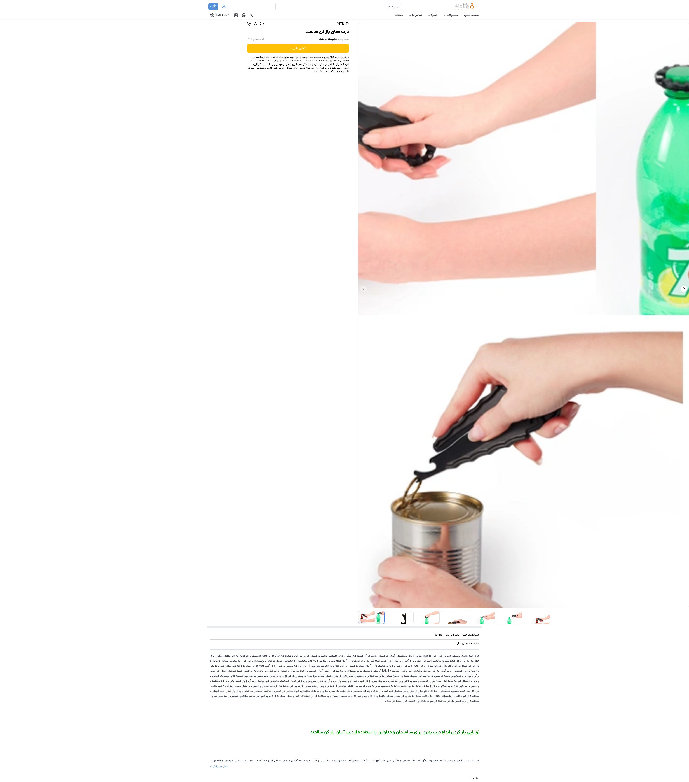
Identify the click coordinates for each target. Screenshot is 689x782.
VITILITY (343, 24)
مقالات (399, 15)
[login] (224, 6)
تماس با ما (415, 15)
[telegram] (252, 15)
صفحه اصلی (471, 15)
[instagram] (236, 15)
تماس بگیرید (298, 48)
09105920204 (221, 15)
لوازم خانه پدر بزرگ (328, 39)
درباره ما (432, 15)
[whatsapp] (244, 15)
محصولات (452, 15)
